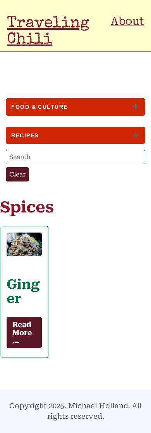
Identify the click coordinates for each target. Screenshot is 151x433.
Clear (17, 174)
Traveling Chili (48, 32)
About (127, 21)
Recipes (24, 135)
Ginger (23, 291)
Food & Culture (39, 107)
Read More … (22, 332)
